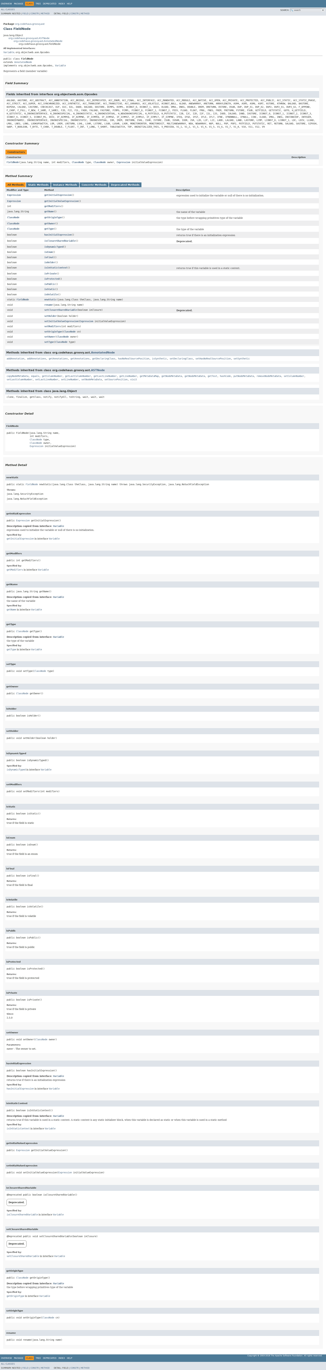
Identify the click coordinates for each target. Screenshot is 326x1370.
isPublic (49, 284)
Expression (123, 162)
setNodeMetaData (91, 379)
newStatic (50, 299)
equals (35, 376)
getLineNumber (128, 376)
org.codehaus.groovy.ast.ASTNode (29, 38)
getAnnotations (58, 358)
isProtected (51, 278)
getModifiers (52, 206)
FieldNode (13, 162)
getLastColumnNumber (78, 376)
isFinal (49, 257)
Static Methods (38, 184)
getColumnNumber (52, 376)
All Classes (8, 9)
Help (69, 4)
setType (49, 342)
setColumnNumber (294, 376)
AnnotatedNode (23, 62)
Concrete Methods (94, 184)
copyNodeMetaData (17, 376)
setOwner (49, 336)
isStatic (49, 289)
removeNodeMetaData (269, 376)
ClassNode (78, 162)
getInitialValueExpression (61, 201)
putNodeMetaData (243, 376)
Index (61, 4)
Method (45, 13)
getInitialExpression (57, 195)
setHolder (50, 316)
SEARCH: (284, 10)
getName (49, 211)
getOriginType (53, 217)
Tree (38, 4)
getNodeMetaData (171, 376)
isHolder (49, 262)
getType (49, 228)
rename (48, 304)
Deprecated (49, 4)
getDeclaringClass (103, 358)
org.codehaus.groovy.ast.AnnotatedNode (38, 41)
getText (212, 376)
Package (18, 4)
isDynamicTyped (53, 246)
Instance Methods (65, 184)
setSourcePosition (116, 379)
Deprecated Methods (125, 184)
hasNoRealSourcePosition (133, 358)
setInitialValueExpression (61, 321)
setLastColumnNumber (19, 379)
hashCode (225, 376)
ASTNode (98, 370)
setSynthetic (241, 358)
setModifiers (52, 326)
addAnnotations (36, 358)
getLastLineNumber (105, 376)
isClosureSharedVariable (60, 240)
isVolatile (51, 294)
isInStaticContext (55, 267)
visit (133, 379)
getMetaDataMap (149, 376)
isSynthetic (159, 358)
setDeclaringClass (181, 358)
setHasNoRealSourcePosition (213, 358)
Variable (8, 52)
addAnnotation (15, 358)
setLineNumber (70, 379)
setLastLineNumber (46, 379)
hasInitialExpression (57, 234)
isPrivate (50, 273)
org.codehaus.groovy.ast (29, 24)
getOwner (49, 223)
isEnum (48, 252)
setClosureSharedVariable (60, 310)
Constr (34, 13)
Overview (6, 4)
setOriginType (53, 331)
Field (25, 13)
